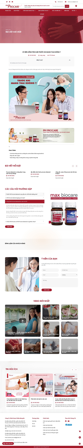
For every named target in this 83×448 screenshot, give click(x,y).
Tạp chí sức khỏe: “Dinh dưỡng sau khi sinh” (50, 334)
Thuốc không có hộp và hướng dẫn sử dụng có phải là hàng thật (24, 157)
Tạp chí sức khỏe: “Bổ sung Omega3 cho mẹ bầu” (50, 317)
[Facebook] (9, 2)
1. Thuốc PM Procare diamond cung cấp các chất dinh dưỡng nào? (21, 194)
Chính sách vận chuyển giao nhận (50, 430)
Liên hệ (33, 426)
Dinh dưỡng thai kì (43, 10)
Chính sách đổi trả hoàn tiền (49, 427)
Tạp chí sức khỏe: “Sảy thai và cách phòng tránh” (51, 352)
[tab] (24, 194)
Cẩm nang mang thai (28, 10)
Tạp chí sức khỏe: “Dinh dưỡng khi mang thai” (69, 317)
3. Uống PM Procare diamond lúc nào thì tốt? (16, 201)
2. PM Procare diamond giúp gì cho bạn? (15, 198)
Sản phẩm (16, 10)
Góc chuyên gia (56, 10)
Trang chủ (8, 10)
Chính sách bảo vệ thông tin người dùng (50, 433)
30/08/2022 (11, 174)
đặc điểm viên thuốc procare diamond (16, 172)
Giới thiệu (34, 421)
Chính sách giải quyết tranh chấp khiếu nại (51, 422)
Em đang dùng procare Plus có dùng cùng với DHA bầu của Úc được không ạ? (66, 172)
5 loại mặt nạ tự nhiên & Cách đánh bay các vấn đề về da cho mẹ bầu (17, 399)
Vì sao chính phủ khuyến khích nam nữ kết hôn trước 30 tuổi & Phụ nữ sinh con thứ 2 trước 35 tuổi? (65, 400)
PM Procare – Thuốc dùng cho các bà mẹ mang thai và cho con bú (21, 333)
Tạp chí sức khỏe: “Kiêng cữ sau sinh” (31, 352)
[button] (9, 226)
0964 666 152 (9, 443)
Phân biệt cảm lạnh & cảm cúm (39, 399)
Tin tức (73, 10)
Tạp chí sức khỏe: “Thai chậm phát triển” (13, 352)
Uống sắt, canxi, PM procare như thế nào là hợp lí (41, 172)
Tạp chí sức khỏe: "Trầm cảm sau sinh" (69, 352)
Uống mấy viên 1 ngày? (15, 155)
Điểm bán (66, 10)
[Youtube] (12, 2)
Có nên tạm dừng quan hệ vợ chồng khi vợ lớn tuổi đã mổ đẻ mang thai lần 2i (27, 153)
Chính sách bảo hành (47, 425)
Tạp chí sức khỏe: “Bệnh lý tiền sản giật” (68, 334)
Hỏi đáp (42, 14)
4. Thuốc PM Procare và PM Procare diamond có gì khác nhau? (21, 221)
